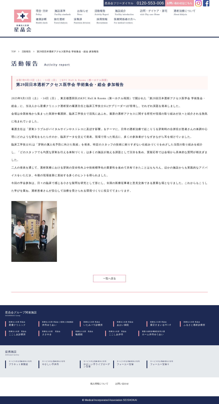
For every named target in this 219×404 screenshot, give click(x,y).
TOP (13, 52)
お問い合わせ (122, 384)
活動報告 (26, 52)
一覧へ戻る (109, 278)
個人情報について (99, 384)
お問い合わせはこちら (179, 3)
